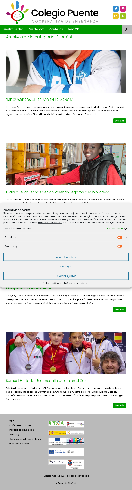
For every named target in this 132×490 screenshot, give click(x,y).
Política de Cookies (53, 283)
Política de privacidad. (50, 222)
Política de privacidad (76, 283)
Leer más (119, 120)
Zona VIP (73, 29)
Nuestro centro (13, 29)
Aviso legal (15, 434)
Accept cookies (66, 257)
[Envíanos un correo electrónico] (116, 16)
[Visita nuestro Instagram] (123, 9)
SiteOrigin (72, 483)
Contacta (56, 29)
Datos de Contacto (18, 443)
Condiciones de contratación (25, 439)
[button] (127, 29)
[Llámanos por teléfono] (123, 16)
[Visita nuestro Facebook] (116, 9)
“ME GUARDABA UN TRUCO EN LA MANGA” (39, 99)
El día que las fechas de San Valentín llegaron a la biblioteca (57, 192)
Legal (11, 420)
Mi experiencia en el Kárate (28, 288)
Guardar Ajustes (66, 276)
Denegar (66, 266)
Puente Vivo (36, 29)
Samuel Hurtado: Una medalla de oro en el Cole (46, 380)
